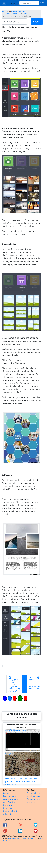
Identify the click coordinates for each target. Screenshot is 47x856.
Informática (23, 11)
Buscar (37, 21)
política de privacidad (30, 838)
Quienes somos (10, 799)
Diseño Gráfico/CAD (12, 14)
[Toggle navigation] (4, 3)
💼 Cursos (13, 11)
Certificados (9, 802)
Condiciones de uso (15, 838)
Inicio (4, 11)
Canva (25, 14)
